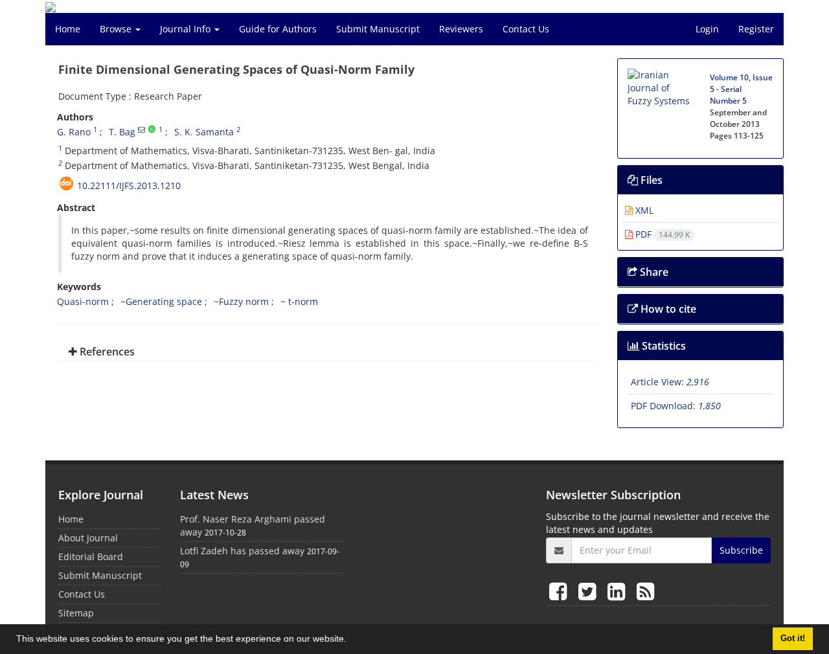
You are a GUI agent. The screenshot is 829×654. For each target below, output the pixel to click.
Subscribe (741, 550)
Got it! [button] (792, 638)
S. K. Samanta (204, 132)
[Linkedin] (618, 591)
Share (652, 272)
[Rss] (645, 591)
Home (67, 29)
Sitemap (76, 613)
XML (643, 210)
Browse (117, 29)
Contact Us (526, 29)
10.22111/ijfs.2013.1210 (129, 185)
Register (756, 29)
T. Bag (122, 132)
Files (650, 180)
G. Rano (74, 132)
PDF (661, 234)
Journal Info (186, 29)
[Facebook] (560, 591)
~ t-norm (299, 301)
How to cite (667, 309)
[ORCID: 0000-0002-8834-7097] (152, 129)
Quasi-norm (83, 301)
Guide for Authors (278, 29)
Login (707, 29)
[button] (351, 640)
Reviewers (461, 29)
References (106, 351)
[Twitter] (589, 591)
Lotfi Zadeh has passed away (242, 551)
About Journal (88, 538)
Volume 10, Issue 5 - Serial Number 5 (741, 89)
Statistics (662, 346)
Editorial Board (90, 556)
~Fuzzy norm (241, 301)
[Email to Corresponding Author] (141, 129)
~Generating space (161, 301)
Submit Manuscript (378, 29)
